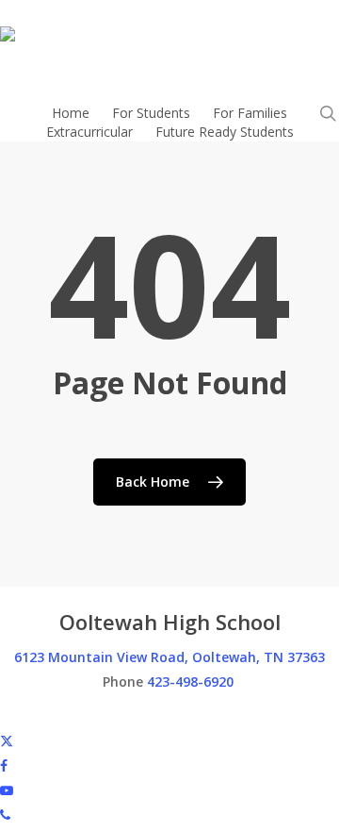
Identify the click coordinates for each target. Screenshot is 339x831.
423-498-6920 (190, 681)
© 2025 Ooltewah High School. (93, 715)
